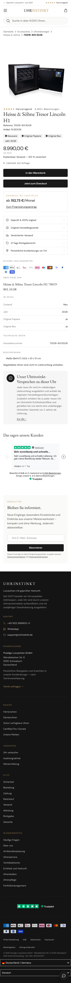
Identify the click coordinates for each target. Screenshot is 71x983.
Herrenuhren (10, 711)
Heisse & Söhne (11, 34)
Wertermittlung (11, 763)
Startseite (8, 31)
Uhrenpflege (9, 879)
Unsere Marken (11, 734)
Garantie (8, 821)
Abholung (8, 810)
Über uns (8, 845)
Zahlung (7, 793)
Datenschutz (35, 939)
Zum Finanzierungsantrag (21, 207)
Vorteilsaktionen (11, 862)
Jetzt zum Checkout (35, 183)
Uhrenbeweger (41, 31)
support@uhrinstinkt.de (20, 634)
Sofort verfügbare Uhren (16, 723)
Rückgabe (8, 816)
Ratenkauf (8, 799)
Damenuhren (10, 717)
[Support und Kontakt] (63, 975)
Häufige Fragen (11, 839)
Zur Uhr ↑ (21, 419)
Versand (7, 804)
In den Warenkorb (35, 172)
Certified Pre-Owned (14, 728)
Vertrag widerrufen (27, 947)
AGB (24, 939)
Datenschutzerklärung (16, 557)
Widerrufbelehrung (11, 939)
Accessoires (23, 31)
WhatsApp (13, 628)
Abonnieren (35, 547)
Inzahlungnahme (11, 758)
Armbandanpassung (14, 851)
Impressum (49, 939)
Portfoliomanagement (14, 885)
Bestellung (8, 787)
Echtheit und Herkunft (15, 868)
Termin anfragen (12, 686)
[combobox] (35, 20)
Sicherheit (8, 781)
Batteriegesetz (9, 947)
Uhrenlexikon (10, 874)
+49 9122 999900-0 (18, 623)
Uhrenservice (10, 857)
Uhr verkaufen (10, 752)
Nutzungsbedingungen (38, 557)
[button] (65, 10)
